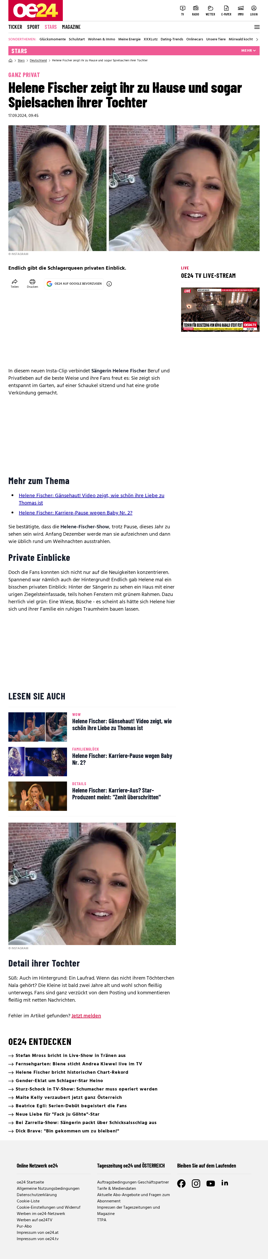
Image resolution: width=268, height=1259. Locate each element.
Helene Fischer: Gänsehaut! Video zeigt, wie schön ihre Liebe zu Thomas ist (91, 499)
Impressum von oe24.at (38, 1232)
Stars (51, 27)
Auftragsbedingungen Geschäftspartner (133, 1182)
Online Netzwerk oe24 (37, 1165)
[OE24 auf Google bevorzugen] (109, 284)
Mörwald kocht (241, 39)
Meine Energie (129, 39)
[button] (189, 323)
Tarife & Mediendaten (116, 1188)
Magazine (71, 27)
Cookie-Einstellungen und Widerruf (48, 1207)
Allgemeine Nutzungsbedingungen (48, 1188)
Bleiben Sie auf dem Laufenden (206, 1165)
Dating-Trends (172, 39)
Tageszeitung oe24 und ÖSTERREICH (131, 1165)
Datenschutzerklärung (37, 1195)
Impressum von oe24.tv (38, 1239)
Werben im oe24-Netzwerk (41, 1214)
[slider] (207, 323)
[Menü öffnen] (256, 27)
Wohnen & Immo (101, 39)
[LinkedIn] (225, 1183)
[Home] (10, 60)
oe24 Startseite (30, 1182)
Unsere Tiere (216, 39)
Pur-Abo (24, 1226)
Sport (33, 27)
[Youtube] (210, 1183)
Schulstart (77, 39)
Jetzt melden (86, 1016)
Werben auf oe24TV (34, 1220)
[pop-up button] (243, 323)
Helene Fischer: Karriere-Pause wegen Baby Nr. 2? (75, 513)
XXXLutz (151, 39)
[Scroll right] (257, 39)
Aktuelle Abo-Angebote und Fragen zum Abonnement (133, 1198)
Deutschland (38, 60)
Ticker (15, 27)
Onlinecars (194, 39)
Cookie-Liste (28, 1201)
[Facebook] (181, 1183)
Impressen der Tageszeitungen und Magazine (128, 1210)
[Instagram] (196, 1183)
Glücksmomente (53, 39)
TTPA (101, 1220)
